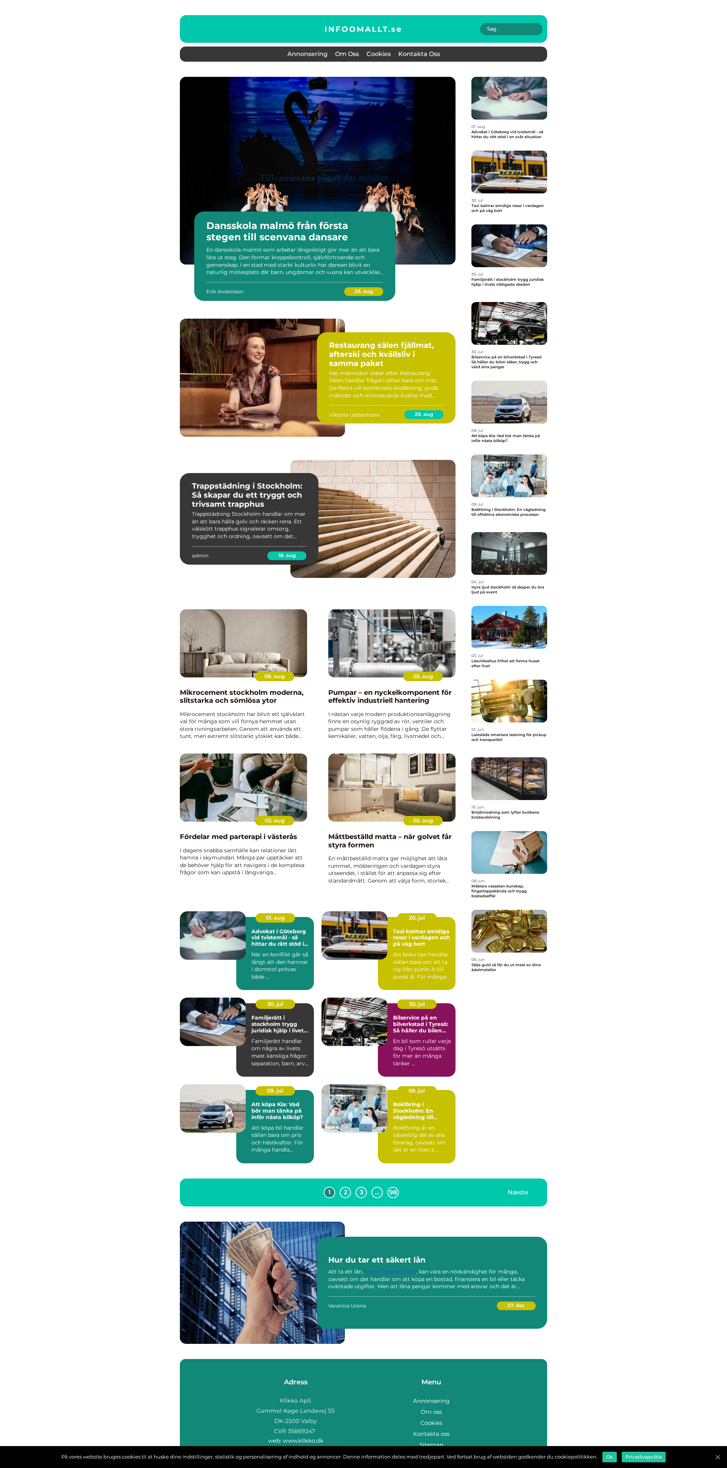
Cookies (379, 54)
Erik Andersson (224, 291)
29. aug (363, 291)
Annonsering (307, 54)
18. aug (287, 555)
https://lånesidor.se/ (390, 1271)
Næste (518, 1192)
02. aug (275, 820)
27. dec (516, 1305)
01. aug (275, 917)
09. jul (275, 1090)
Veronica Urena (347, 1306)
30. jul (417, 917)
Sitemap (431, 1444)
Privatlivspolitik (644, 1457)
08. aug (274, 676)
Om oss (347, 54)
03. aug (423, 676)
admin (200, 556)
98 (393, 1192)
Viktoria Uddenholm (354, 415)
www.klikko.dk (303, 1440)
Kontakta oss (419, 54)
